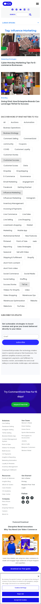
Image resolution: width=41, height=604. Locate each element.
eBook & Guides (7, 485)
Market (30, 225)
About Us (5, 514)
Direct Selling (26, 426)
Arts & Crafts (26, 444)
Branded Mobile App (9, 436)
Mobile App (22, 230)
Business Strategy (10, 133)
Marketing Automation (9, 460)
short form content (11, 263)
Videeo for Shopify (11, 290)
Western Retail (26, 450)
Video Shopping (10, 295)
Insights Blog (6, 481)
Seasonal (7, 252)
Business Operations (11, 128)
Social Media (29, 274)
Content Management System (9, 440)
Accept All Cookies (20, 600)
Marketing (7, 230)
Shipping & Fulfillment (12, 257)
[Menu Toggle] (37, 3)
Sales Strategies (24, 247)
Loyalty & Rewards (8, 463)
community (8, 144)
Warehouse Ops (29, 295)
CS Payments (6, 454)
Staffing (23, 279)
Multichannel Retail (11, 236)
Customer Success (11, 160)
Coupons (22, 144)
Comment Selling (10, 139)
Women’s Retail (27, 423)
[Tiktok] (27, 497)
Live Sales (26, 214)
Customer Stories (10, 155)
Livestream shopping (12, 225)
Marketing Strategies (8, 59)
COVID (6, 149)
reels (35, 241)
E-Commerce (9, 176)
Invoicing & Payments (12, 209)
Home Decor (26, 429)
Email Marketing (10, 182)
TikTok (24, 285)
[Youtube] (20, 9)
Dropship (7, 171)
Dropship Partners (8, 508)
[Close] (38, 576)
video (27, 290)
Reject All (20, 594)
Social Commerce (11, 274)
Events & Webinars (8, 478)
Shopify (30, 257)
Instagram (30, 198)
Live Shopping (24, 220)
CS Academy (6, 491)
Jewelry (24, 441)
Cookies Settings (20, 588)
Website (33, 301)
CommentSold (30, 139)
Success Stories (9, 285)
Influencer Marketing (12, 198)
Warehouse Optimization (14, 301)
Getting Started (24, 187)
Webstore (7, 306)
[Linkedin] (24, 9)
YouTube (20, 306)
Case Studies (6, 488)
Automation (29, 122)
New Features (31, 236)
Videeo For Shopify (8, 448)
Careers (4, 511)
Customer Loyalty (22, 149)
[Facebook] (12, 9)
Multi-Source (6, 451)
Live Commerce (10, 214)
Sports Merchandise (28, 432)
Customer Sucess (10, 166)
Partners (5, 505)
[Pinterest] (16, 9)
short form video (10, 268)
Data (25, 166)
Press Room (6, 501)
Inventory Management (13, 203)
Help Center (6, 494)
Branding (4, 98)
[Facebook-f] (32, 497)
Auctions (14, 122)
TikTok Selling (6, 433)
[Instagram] (28, 9)
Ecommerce (25, 176)
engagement (28, 182)
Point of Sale (22, 241)
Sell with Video (23, 252)
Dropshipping (22, 171)
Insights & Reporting (9, 457)
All (4, 122)
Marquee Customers (28, 447)
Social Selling (9, 279)
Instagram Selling (7, 430)
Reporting (7, 247)
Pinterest (7, 241)
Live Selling (8, 220)
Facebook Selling (8, 426)
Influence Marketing (11, 193)
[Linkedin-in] (23, 502)
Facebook (7, 187)
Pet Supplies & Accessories (26, 437)
